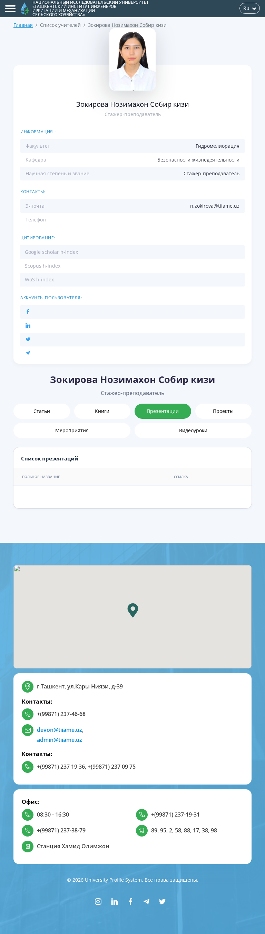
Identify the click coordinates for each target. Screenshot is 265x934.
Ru (246, 8)
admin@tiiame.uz (59, 740)
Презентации (163, 411)
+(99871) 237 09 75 (112, 766)
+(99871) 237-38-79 (61, 830)
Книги (102, 411)
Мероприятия (72, 430)
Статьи (41, 411)
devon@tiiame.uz (59, 730)
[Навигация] (10, 8)
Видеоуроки (193, 430)
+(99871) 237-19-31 (175, 814)
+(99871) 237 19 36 (61, 766)
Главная (23, 25)
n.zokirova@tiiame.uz (214, 206)
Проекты (223, 411)
